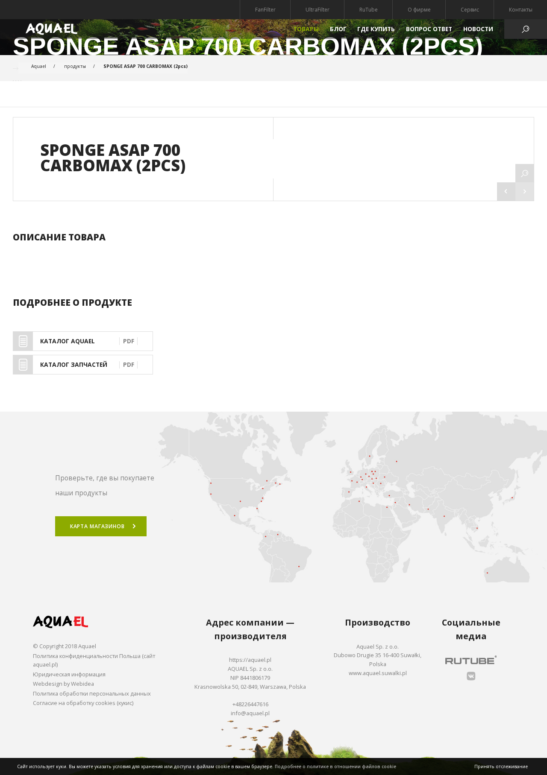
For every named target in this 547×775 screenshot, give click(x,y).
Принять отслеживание (501, 766)
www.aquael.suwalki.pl (378, 673)
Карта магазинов (97, 526)
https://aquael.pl (250, 660)
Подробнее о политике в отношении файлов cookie (335, 766)
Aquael (38, 66)
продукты (75, 66)
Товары (306, 29)
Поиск (273, 394)
